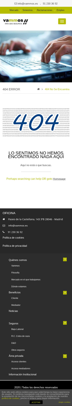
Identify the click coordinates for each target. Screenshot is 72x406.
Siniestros (28, 10)
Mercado (14, 10)
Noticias (13, 310)
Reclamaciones (44, 10)
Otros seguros (18, 350)
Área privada (16, 355)
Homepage (59, 178)
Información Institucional (22, 374)
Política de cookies (13, 237)
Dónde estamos (18, 286)
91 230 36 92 (50, 3)
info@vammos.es (28, 3)
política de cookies (10, 398)
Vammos (15, 266)
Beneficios (15, 292)
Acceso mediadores (20, 368)
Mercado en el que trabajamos (25, 279)
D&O (13, 343)
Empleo (60, 10)
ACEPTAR (36, 402)
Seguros (13, 323)
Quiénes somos (18, 259)
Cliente (14, 298)
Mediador (15, 305)
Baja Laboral (17, 329)
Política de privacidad (15, 245)
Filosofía (15, 272)
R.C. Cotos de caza (20, 336)
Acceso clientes (18, 361)
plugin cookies (64, 402)
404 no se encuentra (57, 89)
